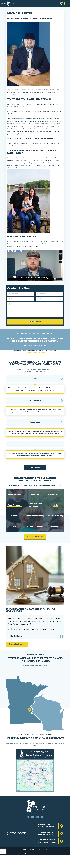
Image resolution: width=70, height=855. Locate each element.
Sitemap (52, 853)
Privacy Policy (30, 853)
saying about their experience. (35, 352)
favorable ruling (35, 129)
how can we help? (35, 537)
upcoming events (16, 644)
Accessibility (38, 853)
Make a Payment (20, 853)
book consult (34, 467)
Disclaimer (46, 853)
